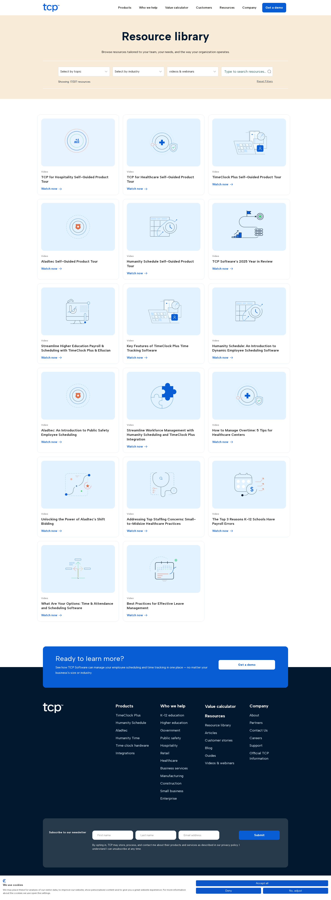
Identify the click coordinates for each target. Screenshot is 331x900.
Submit (259, 835)
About (254, 715)
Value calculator (176, 7)
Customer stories (219, 740)
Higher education (174, 723)
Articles (211, 733)
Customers (204, 7)
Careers (256, 738)
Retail (164, 753)
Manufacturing (171, 776)
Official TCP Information (259, 756)
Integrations (125, 753)
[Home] (53, 708)
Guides (210, 756)
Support (256, 745)
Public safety (170, 738)
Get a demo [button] (274, 7)
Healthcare (169, 760)
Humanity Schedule (131, 723)
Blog (208, 748)
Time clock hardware (132, 745)
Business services (174, 768)
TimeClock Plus (128, 715)
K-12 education (172, 715)
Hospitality (169, 745)
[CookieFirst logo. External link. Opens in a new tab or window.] (4, 881)
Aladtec (122, 730)
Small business (171, 791)
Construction (170, 783)
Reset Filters (265, 81)
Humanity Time (128, 738)
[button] (247, 665)
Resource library (218, 725)
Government (170, 730)
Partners (256, 723)
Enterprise (168, 798)
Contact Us (259, 730)
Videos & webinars (219, 763)
